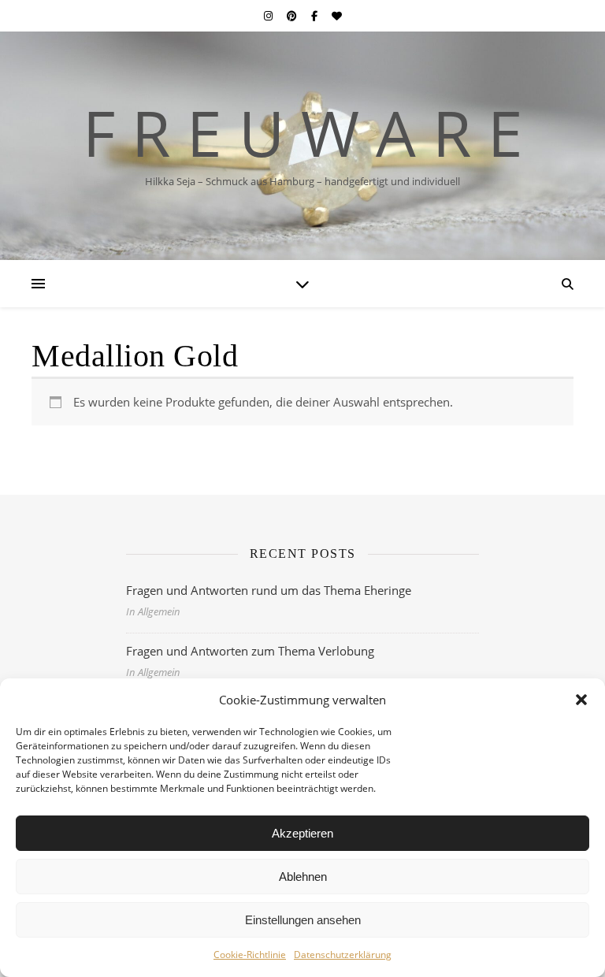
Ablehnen (303, 876)
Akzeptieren (302, 833)
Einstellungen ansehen (303, 920)
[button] (581, 700)
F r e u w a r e (303, 132)
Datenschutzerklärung (343, 954)
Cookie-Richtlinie (249, 954)
